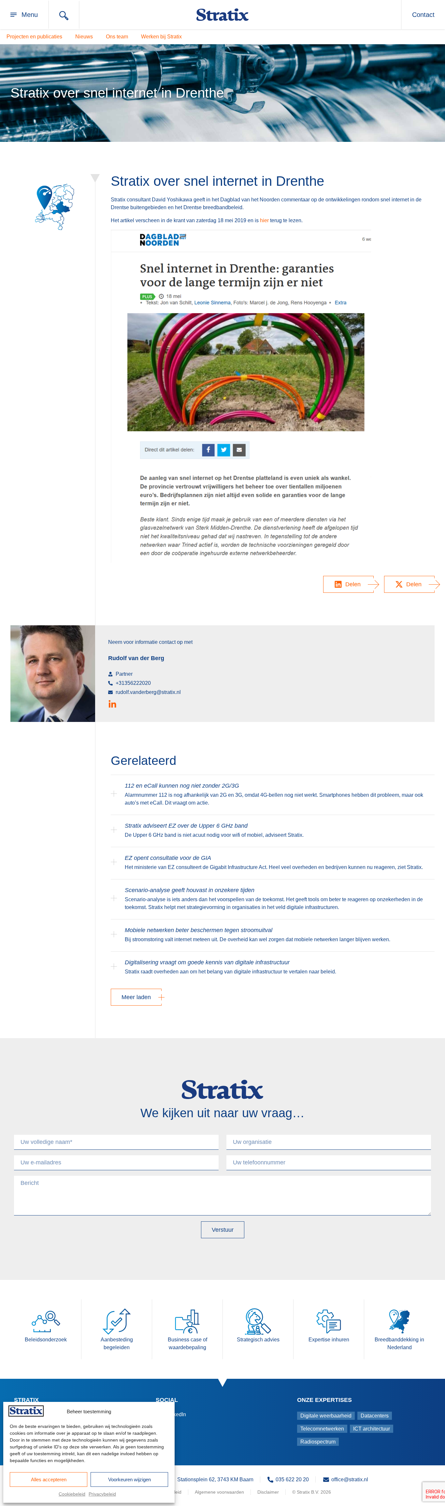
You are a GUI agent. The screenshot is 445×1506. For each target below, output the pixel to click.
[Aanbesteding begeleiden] (116, 1321)
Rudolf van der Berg (136, 658)
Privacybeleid (102, 1494)
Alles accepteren (48, 1479)
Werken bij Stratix (161, 36)
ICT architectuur (371, 1428)
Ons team (117, 36)
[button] (348, 584)
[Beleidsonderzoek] (46, 1321)
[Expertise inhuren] (328, 1321)
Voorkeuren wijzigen (129, 1479)
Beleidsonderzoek (46, 1339)
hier (264, 220)
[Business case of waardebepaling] (187, 1321)
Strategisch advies (258, 1339)
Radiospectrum (318, 1442)
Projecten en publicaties (34, 36)
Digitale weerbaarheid (326, 1415)
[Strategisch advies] (258, 1321)
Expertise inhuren (329, 1339)
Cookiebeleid (72, 1494)
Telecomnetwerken (322, 1428)
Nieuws (84, 36)
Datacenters (375, 1415)
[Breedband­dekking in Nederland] (399, 1321)
